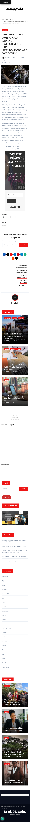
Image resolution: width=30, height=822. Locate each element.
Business (5, 30)
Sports (3, 654)
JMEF (4, 62)
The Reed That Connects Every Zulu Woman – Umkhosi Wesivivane (13, 702)
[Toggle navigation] (3, 9)
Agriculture (7, 318)
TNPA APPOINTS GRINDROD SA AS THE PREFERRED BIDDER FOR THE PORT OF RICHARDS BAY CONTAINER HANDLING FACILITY (21, 275)
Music (3, 637)
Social (3, 650)
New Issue (5, 641)
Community (5, 602)
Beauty (4, 585)
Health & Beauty (6, 628)
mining (8, 62)
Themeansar (4, 808)
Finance (4, 619)
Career (3, 598)
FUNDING (20, 60)
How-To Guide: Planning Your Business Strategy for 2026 (14, 398)
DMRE (15, 60)
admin (8, 57)
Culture (4, 606)
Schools (4, 645)
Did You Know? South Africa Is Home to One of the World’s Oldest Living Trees (14, 755)
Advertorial (5, 576)
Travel (3, 658)
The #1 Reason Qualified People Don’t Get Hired (15, 546)
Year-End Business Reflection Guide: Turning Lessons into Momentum (15, 367)
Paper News (21, 806)
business (10, 60)
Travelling (4, 663)
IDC (25, 60)
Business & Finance (15, 349)
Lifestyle (21, 318)
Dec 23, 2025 (15, 371)
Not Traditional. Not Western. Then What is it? (14, 556)
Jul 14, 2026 (15, 340)
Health (3, 624)
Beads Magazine (14, 8)
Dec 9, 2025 (15, 402)
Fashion (4, 615)
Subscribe (5, 2)
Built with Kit (15, 207)
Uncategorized (6, 667)
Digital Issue (5, 611)
